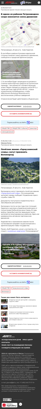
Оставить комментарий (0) (21, 114)
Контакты (6, 342)
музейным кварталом (17, 231)
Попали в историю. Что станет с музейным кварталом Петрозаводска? (19, 247)
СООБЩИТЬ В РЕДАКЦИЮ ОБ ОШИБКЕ (16, 348)
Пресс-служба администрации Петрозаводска (17, 46)
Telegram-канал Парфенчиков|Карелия (14, 184)
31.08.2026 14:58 (6, 141)
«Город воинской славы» (10, 193)
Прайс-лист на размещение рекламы (17, 345)
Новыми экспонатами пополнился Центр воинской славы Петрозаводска (21, 312)
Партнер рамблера (18, 399)
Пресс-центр (28, 340)
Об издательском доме (11, 340)
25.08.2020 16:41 (6, 8)
